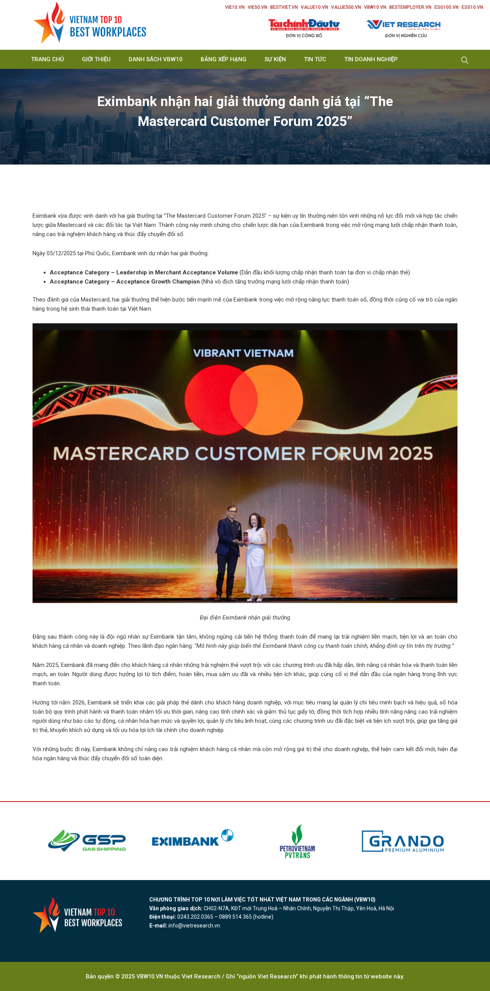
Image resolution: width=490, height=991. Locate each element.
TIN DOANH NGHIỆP (371, 59)
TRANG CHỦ (47, 59)
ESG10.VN (472, 7)
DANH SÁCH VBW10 (156, 59)
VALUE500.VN (346, 7)
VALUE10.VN (314, 7)
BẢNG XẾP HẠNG (224, 59)
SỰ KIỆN (275, 59)
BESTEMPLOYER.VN (410, 7)
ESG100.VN (446, 7)
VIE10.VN (235, 7)
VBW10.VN (375, 7)
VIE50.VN (257, 7)
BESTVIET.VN (284, 7)
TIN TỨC (315, 59)
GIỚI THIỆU (96, 59)
